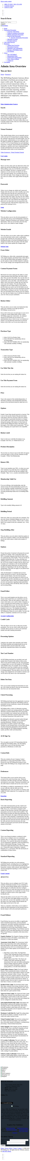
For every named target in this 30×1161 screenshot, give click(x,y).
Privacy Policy (8, 1148)
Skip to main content (6, 1)
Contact (20, 1148)
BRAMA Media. (6, 1151)
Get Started (7, 62)
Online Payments (10, 1128)
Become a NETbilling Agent (14, 50)
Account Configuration (7, 616)
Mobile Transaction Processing (15, 34)
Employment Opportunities (14, 57)
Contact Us (10, 60)
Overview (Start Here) (13, 31)
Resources (6, 44)
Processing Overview (13, 47)
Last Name (4, 1143)
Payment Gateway (12, 40)
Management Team (12, 56)
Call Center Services (9, 42)
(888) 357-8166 (8, 4)
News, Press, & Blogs (13, 59)
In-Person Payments (22, 1128)
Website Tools (4, 246)
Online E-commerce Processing (15, 33)
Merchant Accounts (12, 39)
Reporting (3, 796)
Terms (15, 1148)
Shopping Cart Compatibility (14, 48)
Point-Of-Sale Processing (14, 36)
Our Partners (10, 51)
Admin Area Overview (13, 45)
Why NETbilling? (12, 54)
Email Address (5, 1140)
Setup (2, 207)
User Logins (4, 156)
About (5, 53)
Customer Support (9, 6)
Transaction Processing (10, 30)
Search (3, 22)
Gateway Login (8, 7)
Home (5, 28)
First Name (4, 1141)
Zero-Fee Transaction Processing (19, 37)
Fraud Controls (5, 873)
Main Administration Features (9, 104)
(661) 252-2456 (18, 4)
